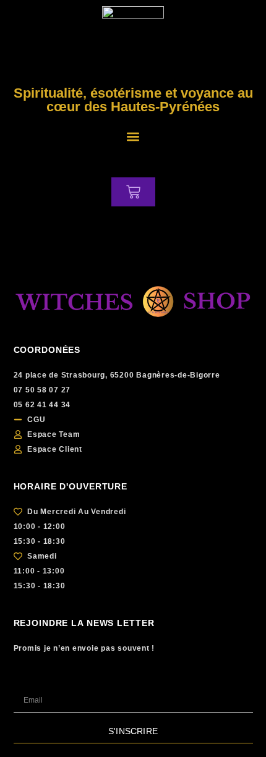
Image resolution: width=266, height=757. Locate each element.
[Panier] (133, 191)
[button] (133, 136)
